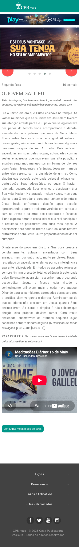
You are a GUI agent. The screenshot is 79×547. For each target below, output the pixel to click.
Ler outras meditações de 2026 (23, 428)
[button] (6, 6)
